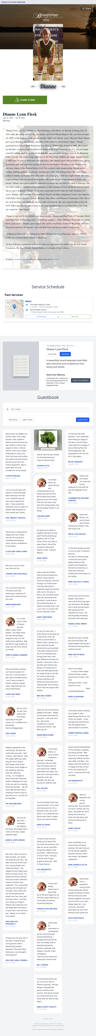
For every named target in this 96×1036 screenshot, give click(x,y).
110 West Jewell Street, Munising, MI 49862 (47, 312)
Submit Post (82, 420)
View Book (52, 354)
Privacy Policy (41, 1026)
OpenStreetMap (50, 1029)
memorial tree (20, 259)
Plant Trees (75, 317)
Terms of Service (54, 1026)
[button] (14, 306)
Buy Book (65, 354)
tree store (55, 259)
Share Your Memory (80, 380)
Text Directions (41, 317)
